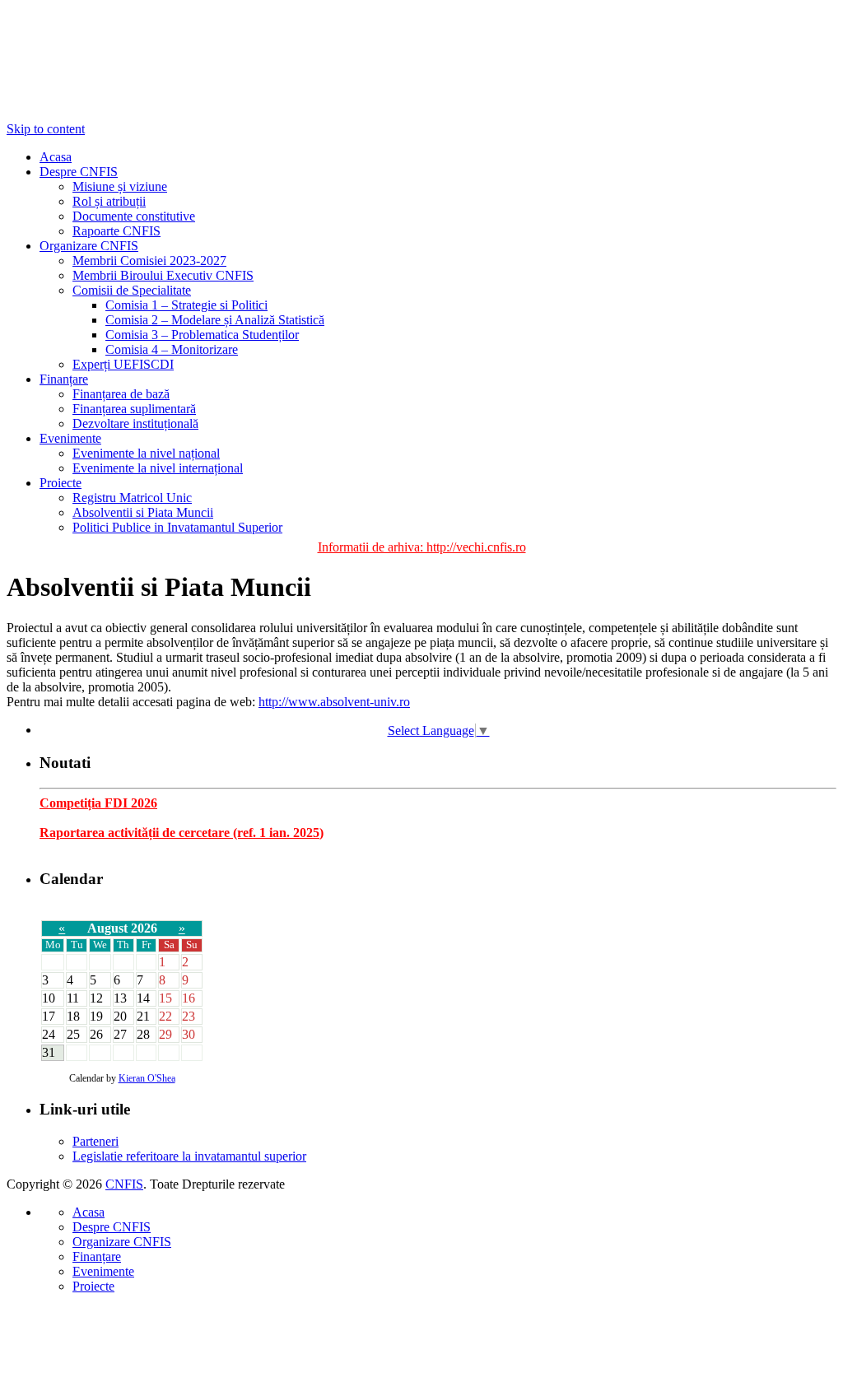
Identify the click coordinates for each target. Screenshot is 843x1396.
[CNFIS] (89, 64)
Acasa (56, 157)
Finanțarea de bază (121, 394)
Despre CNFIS (79, 172)
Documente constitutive (133, 216)
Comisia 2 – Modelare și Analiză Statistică (214, 320)
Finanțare (64, 379)
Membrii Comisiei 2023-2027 (149, 261)
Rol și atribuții (109, 201)
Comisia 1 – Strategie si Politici (186, 305)
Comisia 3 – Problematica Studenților (202, 335)
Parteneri (95, 1141)
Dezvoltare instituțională (135, 423)
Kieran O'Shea (147, 1078)
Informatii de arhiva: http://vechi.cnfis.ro (422, 547)
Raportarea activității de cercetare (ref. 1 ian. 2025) (182, 833)
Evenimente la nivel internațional (157, 468)
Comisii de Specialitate (131, 290)
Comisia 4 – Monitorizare (171, 349)
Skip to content (46, 129)
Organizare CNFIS (89, 246)
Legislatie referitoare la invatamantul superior (189, 1156)
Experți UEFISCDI (123, 364)
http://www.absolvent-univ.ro (334, 702)
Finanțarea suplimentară (134, 409)
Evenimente (70, 438)
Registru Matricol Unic (132, 498)
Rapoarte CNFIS (116, 231)
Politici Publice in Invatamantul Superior (177, 527)
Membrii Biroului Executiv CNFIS (163, 275)
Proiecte (61, 483)
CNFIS (124, 1184)
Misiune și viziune (119, 186)
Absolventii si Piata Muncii (142, 512)
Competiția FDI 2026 (98, 803)
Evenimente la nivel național (146, 453)
